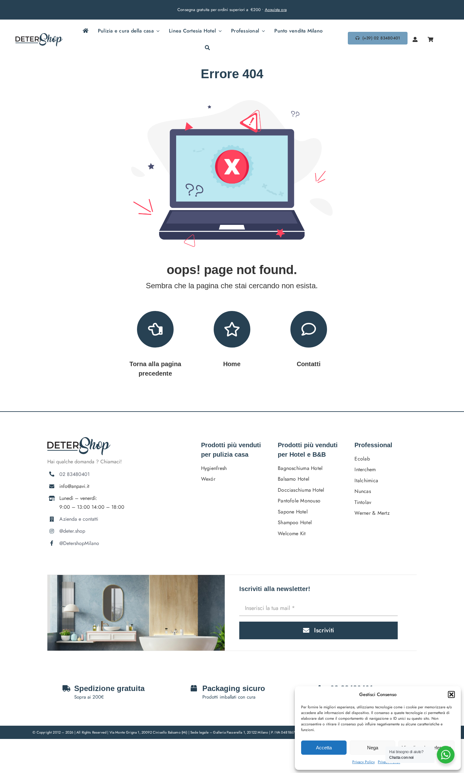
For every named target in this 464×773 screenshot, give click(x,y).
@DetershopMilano (79, 543)
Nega (372, 747)
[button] (451, 694)
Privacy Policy (363, 762)
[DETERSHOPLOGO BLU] (39, 35)
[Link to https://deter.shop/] (232, 329)
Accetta (324, 747)
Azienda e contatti (78, 519)
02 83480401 (74, 474)
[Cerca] (207, 48)
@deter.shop (72, 531)
